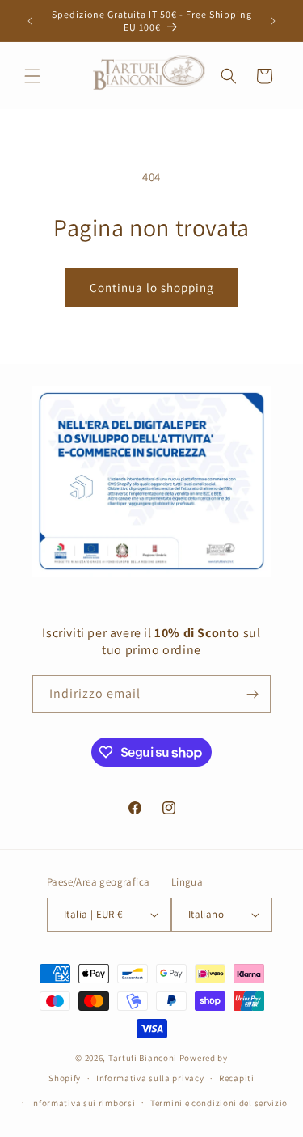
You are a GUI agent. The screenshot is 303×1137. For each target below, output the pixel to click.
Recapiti (237, 1078)
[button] (32, 76)
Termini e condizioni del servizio (219, 1103)
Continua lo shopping (152, 287)
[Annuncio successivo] (273, 21)
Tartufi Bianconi (142, 1057)
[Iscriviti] (252, 694)
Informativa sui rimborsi (83, 1103)
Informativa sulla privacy (150, 1078)
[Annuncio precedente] (30, 21)
